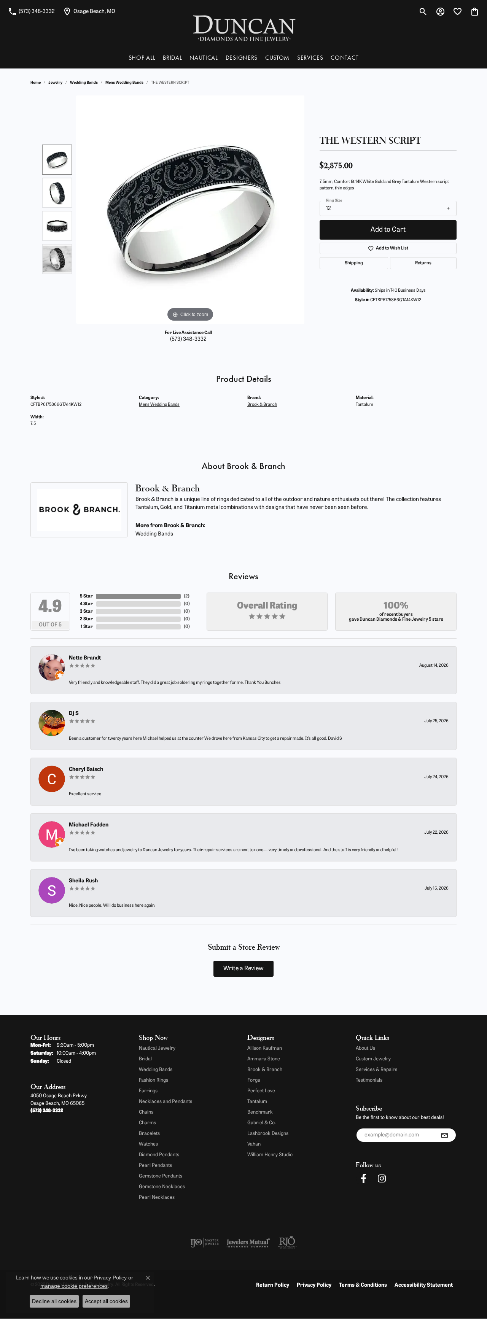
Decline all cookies (54, 1301)
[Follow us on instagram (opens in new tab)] (381, 1178)
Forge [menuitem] (253, 1080)
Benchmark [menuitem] (260, 1112)
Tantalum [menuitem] (257, 1101)
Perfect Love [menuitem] (261, 1091)
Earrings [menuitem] (148, 1091)
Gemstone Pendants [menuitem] (160, 1176)
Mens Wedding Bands (124, 83)
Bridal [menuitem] (145, 1059)
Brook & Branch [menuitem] (264, 1069)
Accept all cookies (106, 1301)
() (186, 596)
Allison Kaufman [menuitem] (264, 1048)
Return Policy (272, 1285)
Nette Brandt (85, 658)
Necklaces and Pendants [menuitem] (165, 1101)
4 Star (86, 604)
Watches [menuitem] (148, 1144)
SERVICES (310, 57)
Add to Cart (388, 230)
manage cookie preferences (74, 1286)
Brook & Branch (262, 404)
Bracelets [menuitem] (149, 1133)
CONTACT (344, 57)
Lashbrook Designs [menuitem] (267, 1133)
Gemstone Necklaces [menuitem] (162, 1186)
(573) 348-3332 (188, 339)
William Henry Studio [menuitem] (270, 1154)
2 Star (86, 619)
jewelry (55, 83)
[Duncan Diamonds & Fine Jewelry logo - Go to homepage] (243, 28)
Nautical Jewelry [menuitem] (157, 1048)
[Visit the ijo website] (204, 1242)
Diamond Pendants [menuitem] (159, 1154)
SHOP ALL (142, 57)
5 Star (86, 596)
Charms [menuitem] (147, 1122)
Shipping (354, 263)
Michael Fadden (88, 825)
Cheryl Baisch (86, 769)
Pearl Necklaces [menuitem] (157, 1197)
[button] (423, 11)
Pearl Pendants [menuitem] (155, 1165)
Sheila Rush (83, 881)
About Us (365, 1048)
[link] (31, 11)
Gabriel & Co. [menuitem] (261, 1122)
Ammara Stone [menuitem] (263, 1059)
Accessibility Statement (424, 1285)
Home (35, 83)
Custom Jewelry (373, 1059)
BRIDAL (172, 57)
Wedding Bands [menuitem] (155, 1069)
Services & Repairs (376, 1069)
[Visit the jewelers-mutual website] (248, 1242)
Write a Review (243, 969)
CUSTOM (277, 57)
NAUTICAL (203, 57)
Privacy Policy (314, 1285)
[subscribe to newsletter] (444, 1135)
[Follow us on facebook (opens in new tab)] (363, 1178)
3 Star (86, 611)
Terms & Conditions (363, 1285)
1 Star (87, 627)
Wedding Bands (84, 83)
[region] (190, 209)
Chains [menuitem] (146, 1112)
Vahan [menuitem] (254, 1144)
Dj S (74, 714)
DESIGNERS (242, 57)
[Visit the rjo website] (287, 1242)
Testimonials (369, 1080)
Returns (423, 263)
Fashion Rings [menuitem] (153, 1080)
